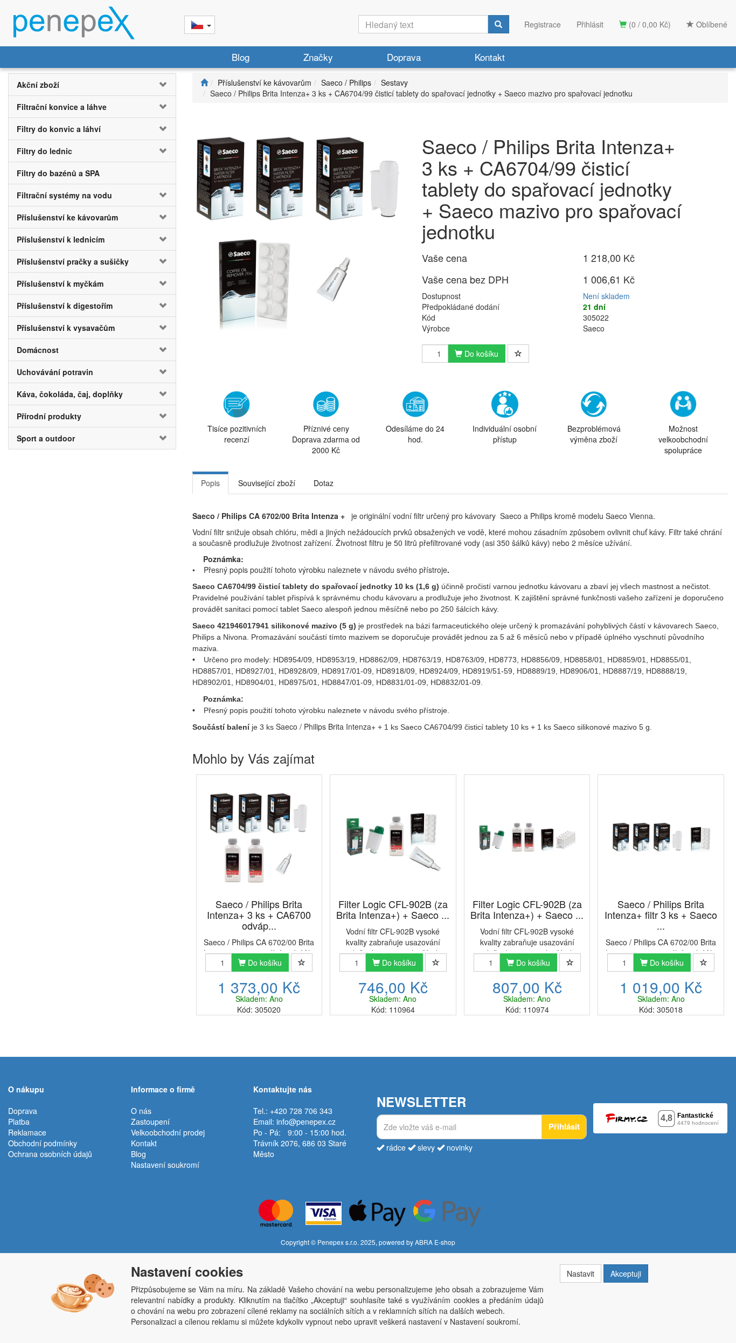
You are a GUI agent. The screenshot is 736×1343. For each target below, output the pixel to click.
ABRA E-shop (435, 1242)
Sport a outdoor (46, 438)
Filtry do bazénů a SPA (58, 173)
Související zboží (266, 482)
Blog (240, 57)
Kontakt (490, 57)
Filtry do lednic (44, 151)
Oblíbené (710, 24)
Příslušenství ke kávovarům (67, 217)
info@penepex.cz (306, 1121)
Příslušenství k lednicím (61, 239)
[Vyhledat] (498, 24)
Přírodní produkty (49, 416)
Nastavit (580, 1273)
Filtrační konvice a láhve (62, 106)
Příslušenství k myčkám (60, 283)
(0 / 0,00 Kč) (649, 24)
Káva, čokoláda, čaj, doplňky (70, 394)
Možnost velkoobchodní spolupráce (683, 439)
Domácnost (38, 349)
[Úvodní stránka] (204, 82)
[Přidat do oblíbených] (518, 353)
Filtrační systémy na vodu (64, 195)
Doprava (404, 57)
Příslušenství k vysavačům (66, 327)
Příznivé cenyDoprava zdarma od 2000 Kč (326, 439)
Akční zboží (38, 84)
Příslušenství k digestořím (65, 305)
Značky (318, 57)
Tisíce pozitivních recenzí (236, 434)
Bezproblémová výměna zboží (594, 434)
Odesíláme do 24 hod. (415, 434)
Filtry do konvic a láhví (59, 128)
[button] (162, 84)
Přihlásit (590, 24)
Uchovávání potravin (55, 371)
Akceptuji (625, 1273)
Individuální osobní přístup (505, 434)
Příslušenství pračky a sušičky (73, 261)
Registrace (542, 24)
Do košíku (480, 353)
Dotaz (324, 482)
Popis (210, 482)
